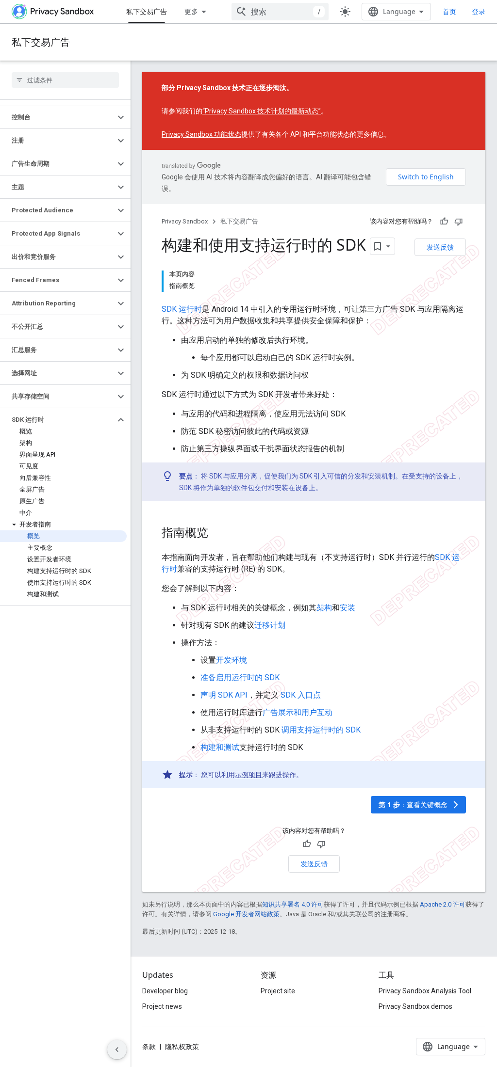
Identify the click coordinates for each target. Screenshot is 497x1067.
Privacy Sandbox (185, 221)
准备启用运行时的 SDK (240, 677)
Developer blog (165, 991)
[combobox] (280, 11)
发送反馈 (440, 247)
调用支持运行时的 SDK (321, 729)
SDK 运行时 (182, 309)
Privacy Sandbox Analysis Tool (425, 991)
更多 (191, 11)
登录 (478, 12)
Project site (278, 991)
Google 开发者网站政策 (246, 914)
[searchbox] (65, 80)
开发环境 (231, 660)
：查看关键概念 (419, 804)
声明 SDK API (224, 695)
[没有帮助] (458, 221)
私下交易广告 (146, 11)
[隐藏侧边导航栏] (117, 1049)
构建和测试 (219, 747)
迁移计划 (269, 625)
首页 (449, 11)
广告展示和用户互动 (297, 712)
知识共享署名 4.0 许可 (293, 904)
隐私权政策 (182, 1047)
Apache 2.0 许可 (442, 904)
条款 (149, 1047)
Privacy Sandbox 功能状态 (201, 134)
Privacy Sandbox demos (415, 1006)
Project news (162, 1006)
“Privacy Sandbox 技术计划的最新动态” (261, 111)
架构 (324, 607)
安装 (347, 607)
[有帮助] (444, 221)
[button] (57, 117)
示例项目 (248, 775)
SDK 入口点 (301, 695)
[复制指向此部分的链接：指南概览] (218, 534)
